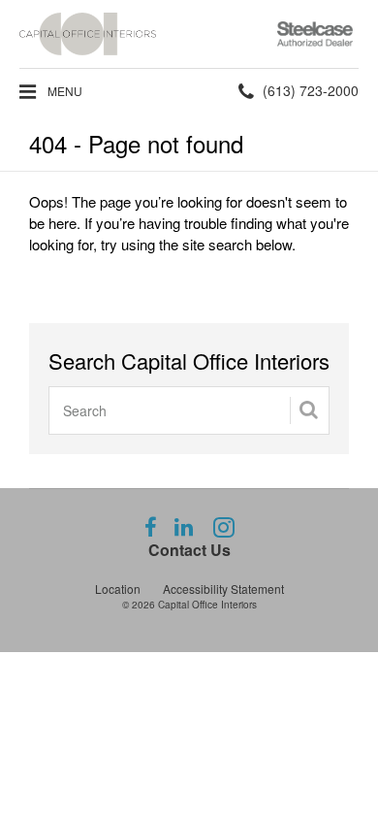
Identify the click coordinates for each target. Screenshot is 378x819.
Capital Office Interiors (207, 604)
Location (118, 588)
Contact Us (189, 550)
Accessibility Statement (223, 588)
